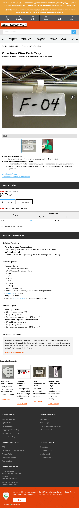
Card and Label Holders (11, 46)
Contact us (10, 293)
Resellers (19, 19)
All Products (74, 39)
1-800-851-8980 (12, 482)
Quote (46, 19)
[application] (39, 497)
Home (3, 39)
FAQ (3, 447)
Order (33, 19)
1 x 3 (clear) (9, 202)
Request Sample (46, 450)
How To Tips (44, 423)
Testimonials (7, 461)
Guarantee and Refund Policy (13, 450)
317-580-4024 (11, 487)
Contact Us (44, 447)
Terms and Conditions (10, 433)
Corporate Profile (9, 457)
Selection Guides (46, 419)
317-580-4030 (12, 485)
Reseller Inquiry (45, 454)
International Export (10, 437)
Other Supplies (64, 39)
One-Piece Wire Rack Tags (32, 46)
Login (7, 19)
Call (59, 19)
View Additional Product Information (16, 177)
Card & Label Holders (26, 39)
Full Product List (46, 430)
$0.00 (72, 19)
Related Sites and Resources (50, 426)
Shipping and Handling (10, 430)
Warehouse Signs (12, 39)
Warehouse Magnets (41, 39)
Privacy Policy (7, 454)
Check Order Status (9, 419)
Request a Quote (46, 457)
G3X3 (31, 220)
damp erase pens (18, 298)
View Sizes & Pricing (9, 174)
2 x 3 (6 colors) (26, 202)
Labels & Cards (53, 39)
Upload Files (7, 423)
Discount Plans (7, 426)
